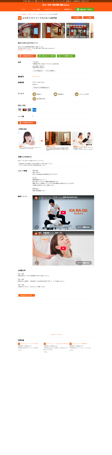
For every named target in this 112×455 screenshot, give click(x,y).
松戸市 (34, 14)
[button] (29, 30)
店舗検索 (24, 14)
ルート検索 (88, 17)
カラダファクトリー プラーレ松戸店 (29, 343)
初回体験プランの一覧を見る (25, 49)
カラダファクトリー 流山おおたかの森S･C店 (57, 343)
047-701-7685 (36, 76)
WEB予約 (76, 17)
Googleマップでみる (56, 334)
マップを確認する (38, 70)
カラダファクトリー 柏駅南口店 (79, 343)
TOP (19, 14)
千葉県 (29, 14)
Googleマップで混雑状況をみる (41, 87)
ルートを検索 (50, 70)
